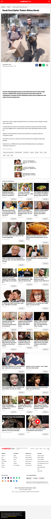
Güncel (8, 6)
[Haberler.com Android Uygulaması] (35, 478)
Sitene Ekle (39, 471)
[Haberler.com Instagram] (11, 478)
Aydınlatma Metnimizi (11, 516)
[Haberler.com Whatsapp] (17, 478)
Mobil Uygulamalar (41, 467)
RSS (38, 469)
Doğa (12, 155)
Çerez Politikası (40, 459)
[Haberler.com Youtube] (8, 481)
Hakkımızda (32, 448)
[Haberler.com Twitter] (8, 478)
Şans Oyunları (28, 461)
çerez (2, 514)
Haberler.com (28, 453)
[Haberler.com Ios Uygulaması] (29, 478)
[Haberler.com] (8, 448)
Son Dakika (4, 461)
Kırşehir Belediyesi (18, 152)
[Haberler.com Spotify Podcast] (19, 478)
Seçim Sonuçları (29, 459)
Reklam (37, 448)
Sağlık (45, 152)
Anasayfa (3, 6)
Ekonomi (3, 455)
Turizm (15, 461)
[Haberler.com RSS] (3, 481)
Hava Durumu (28, 455)
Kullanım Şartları (40, 455)
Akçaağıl (36, 152)
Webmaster (39, 465)
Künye (45, 448)
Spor (3, 457)
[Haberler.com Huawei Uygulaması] (42, 478)
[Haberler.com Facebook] (5, 478)
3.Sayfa (3, 465)
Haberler (3, 453)
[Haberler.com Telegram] (14, 481)
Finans (15, 459)
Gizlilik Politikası (40, 457)
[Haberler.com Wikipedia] (5, 481)
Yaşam (4, 155)
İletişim (41, 448)
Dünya (3, 467)
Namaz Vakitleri (29, 457)
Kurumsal (39, 453)
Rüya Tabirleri (28, 463)
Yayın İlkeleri (48, 449)
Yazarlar (15, 463)
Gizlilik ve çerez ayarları (16, 491)
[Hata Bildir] (23, 491)
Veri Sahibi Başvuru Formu (42, 463)
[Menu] (2, 1)
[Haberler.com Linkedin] (14, 478)
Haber (21, 489)
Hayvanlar (32, 152)
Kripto (3, 463)
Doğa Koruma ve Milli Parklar (8, 152)
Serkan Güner (9, 148)
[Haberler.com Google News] (3, 478)
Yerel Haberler (26, 152)
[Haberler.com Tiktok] (11, 481)
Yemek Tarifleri (29, 465)
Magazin (3, 459)
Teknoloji (15, 457)
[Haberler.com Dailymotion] (17, 481)
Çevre (8, 155)
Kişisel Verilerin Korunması (42, 461)
